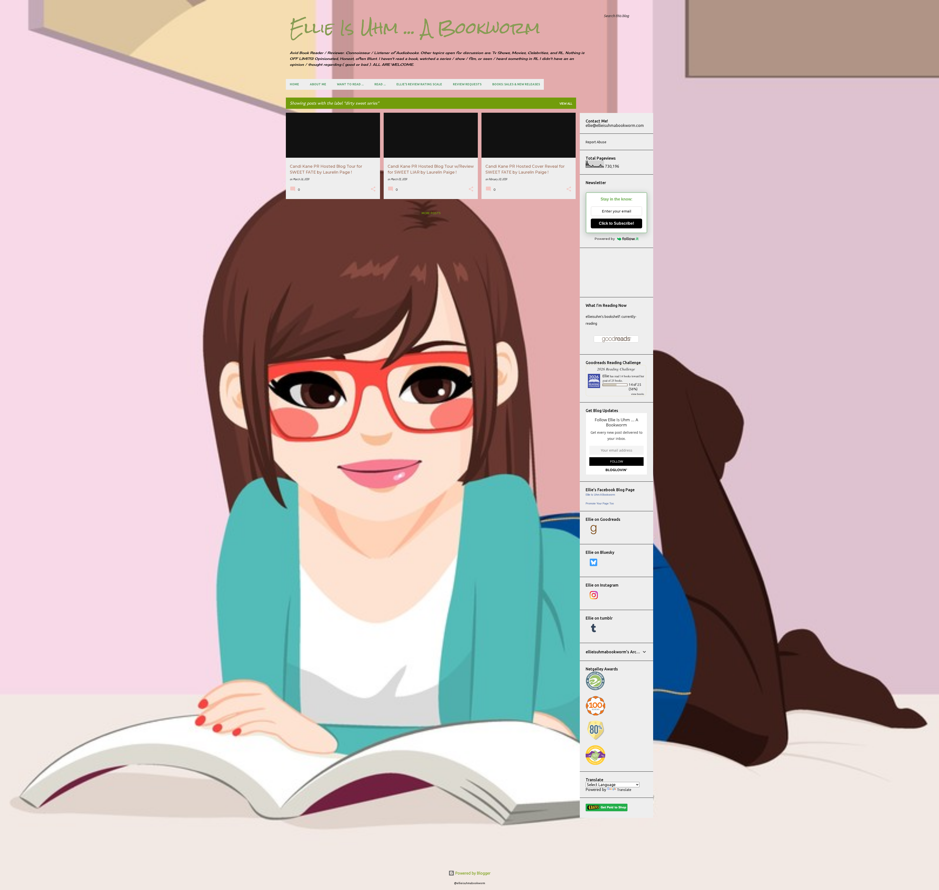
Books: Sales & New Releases (516, 84)
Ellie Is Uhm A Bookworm (600, 494)
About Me (318, 84)
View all (565, 103)
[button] (373, 189)
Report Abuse (596, 142)
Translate (624, 790)
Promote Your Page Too (600, 503)
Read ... (380, 84)
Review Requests (467, 84)
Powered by (604, 239)
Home (294, 84)
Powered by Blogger (472, 873)
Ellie (606, 376)
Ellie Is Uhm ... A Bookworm (415, 28)
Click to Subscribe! (616, 223)
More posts (431, 213)
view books (637, 394)
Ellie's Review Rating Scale (419, 84)
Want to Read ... (350, 84)
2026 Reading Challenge (616, 368)
